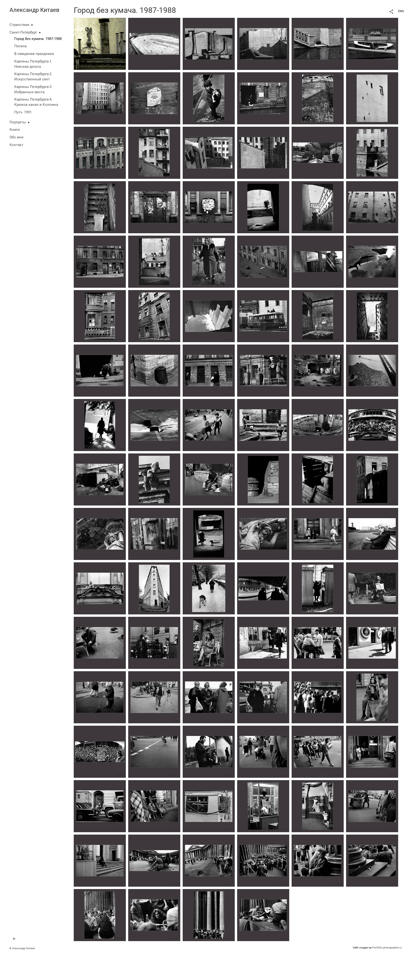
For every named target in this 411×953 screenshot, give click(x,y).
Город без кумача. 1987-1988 (38, 39)
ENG (401, 11)
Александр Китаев (34, 10)
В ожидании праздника (34, 54)
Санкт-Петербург (23, 32)
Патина (20, 46)
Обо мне (17, 137)
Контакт (16, 145)
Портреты (18, 122)
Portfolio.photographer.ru (387, 947)
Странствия (19, 25)
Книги (15, 129)
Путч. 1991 (23, 112)
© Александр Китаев (22, 948)
